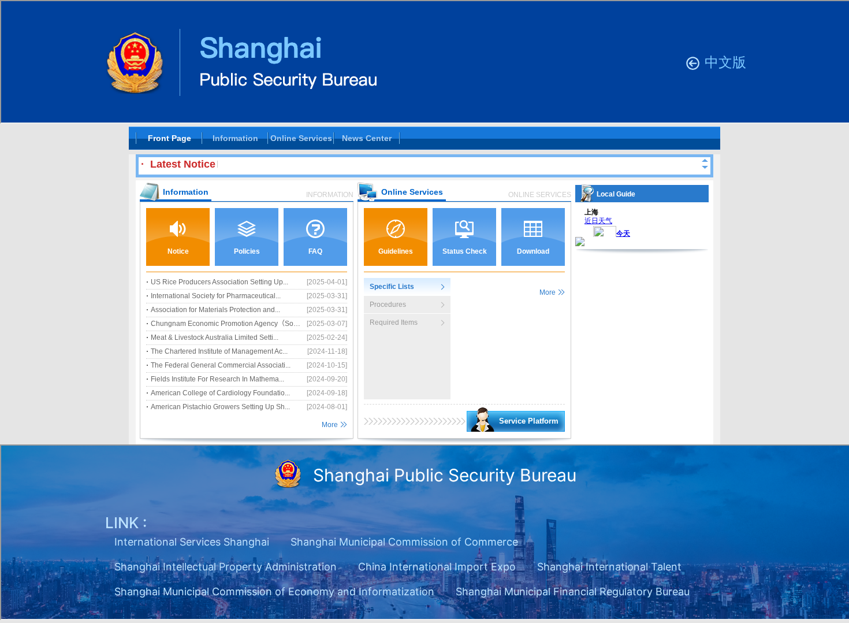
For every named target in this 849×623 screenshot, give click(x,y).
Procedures (388, 305)
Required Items (394, 322)
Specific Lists (392, 287)
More (330, 425)
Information (235, 138)
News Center (367, 138)
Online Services (301, 138)
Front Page (169, 138)
